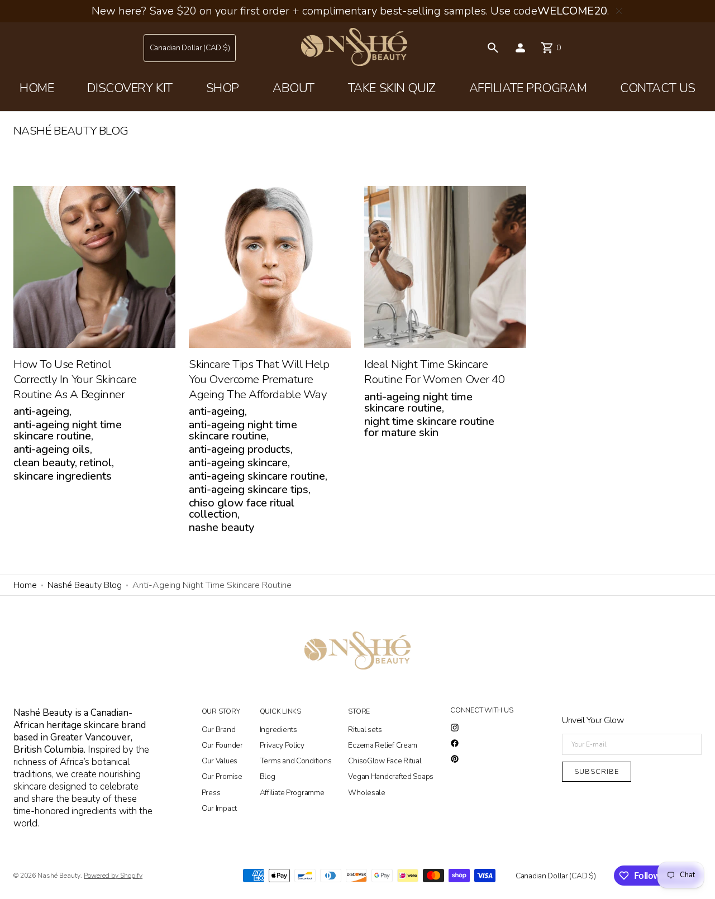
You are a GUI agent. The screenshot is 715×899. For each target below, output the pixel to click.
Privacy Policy (282, 745)
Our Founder (222, 745)
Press (211, 792)
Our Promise (222, 776)
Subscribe (596, 771)
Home (25, 585)
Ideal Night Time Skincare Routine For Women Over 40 (434, 371)
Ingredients (278, 730)
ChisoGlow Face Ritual (384, 760)
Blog (267, 776)
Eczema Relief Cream (382, 745)
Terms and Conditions (296, 760)
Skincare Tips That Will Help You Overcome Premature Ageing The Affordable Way (259, 379)
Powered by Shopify (113, 875)
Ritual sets (365, 730)
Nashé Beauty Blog (84, 585)
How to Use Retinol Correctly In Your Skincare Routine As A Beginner (74, 379)
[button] (190, 48)
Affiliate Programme (292, 792)
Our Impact (219, 808)
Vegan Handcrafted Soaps (390, 776)
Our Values (219, 760)
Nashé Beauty (58, 875)
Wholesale (366, 792)
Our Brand (219, 730)
